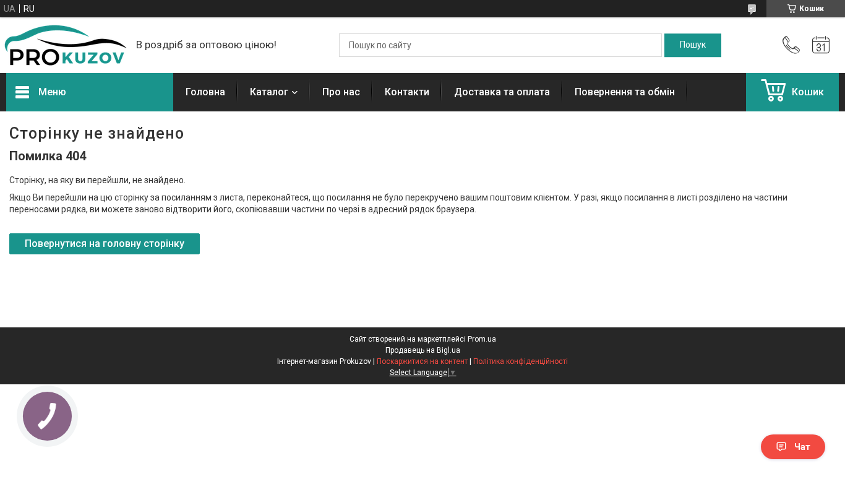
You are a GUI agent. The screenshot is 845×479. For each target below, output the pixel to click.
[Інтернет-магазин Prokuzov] (65, 45)
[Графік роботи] (821, 45)
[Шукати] (692, 45)
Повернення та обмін (625, 92)
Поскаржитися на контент (422, 361)
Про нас (341, 92)
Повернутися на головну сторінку (104, 243)
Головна (205, 92)
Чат (802, 447)
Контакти (407, 92)
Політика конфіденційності (520, 361)
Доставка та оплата (502, 92)
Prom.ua (482, 339)
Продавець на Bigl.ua (422, 350)
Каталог (269, 92)
